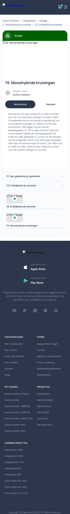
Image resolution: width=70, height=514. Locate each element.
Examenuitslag (12, 399)
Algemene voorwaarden (49, 356)
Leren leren (43, 418)
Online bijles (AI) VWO (16, 486)
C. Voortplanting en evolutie (17, 24)
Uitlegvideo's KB (13, 468)
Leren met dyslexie (14, 356)
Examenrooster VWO (15, 430)
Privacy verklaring (46, 362)
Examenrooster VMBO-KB (17, 412)
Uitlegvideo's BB (13, 474)
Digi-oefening (44, 406)
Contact (41, 350)
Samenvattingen (45, 399)
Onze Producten (11, 20)
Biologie (43, 20)
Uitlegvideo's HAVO (14, 455)
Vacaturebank (43, 374)
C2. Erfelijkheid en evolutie (48, 24)
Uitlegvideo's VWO (14, 449)
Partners (9, 368)
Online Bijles (43, 412)
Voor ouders (11, 350)
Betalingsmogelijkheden (49, 368)
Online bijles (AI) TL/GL (16, 493)
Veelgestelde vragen (47, 343)
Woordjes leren (44, 424)
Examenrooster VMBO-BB (17, 406)
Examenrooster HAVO (15, 424)
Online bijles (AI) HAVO (16, 480)
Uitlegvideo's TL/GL (14, 462)
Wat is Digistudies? (14, 343)
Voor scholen (11, 362)
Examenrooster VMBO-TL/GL (19, 418)
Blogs (7, 374)
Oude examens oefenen (17, 393)
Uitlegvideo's (29, 20)
